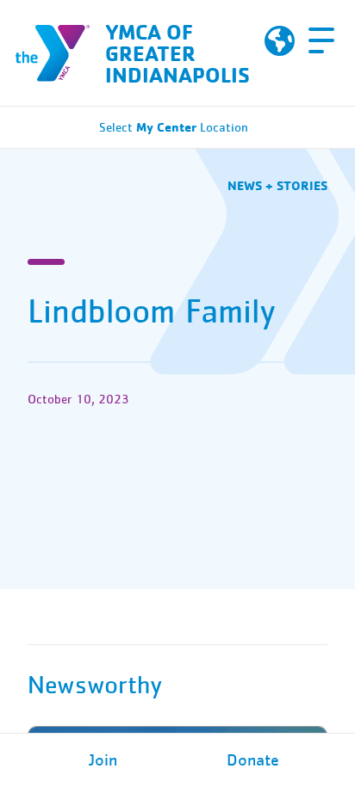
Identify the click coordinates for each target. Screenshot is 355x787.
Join (103, 760)
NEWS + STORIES (277, 185)
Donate (253, 760)
